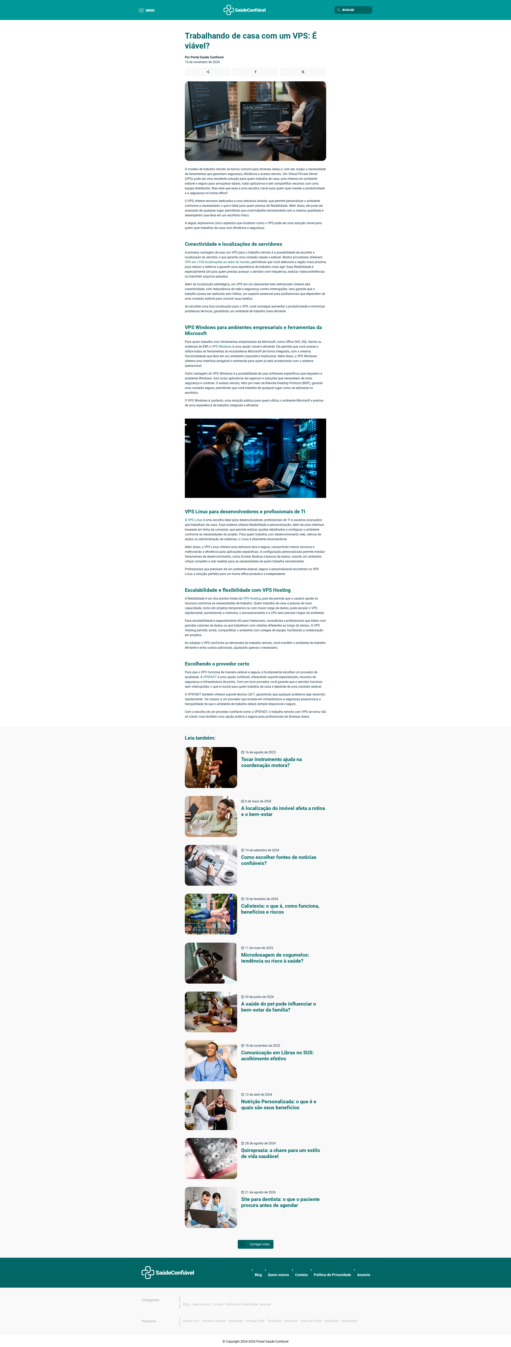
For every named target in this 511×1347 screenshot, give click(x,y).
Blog (258, 1275)
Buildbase (332, 1321)
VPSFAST (210, 677)
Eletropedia (349, 1321)
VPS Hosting (252, 598)
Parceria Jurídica (214, 1321)
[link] (168, 1272)
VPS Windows (222, 346)
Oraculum (291, 1321)
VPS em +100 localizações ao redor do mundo (217, 262)
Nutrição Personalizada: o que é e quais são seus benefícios (278, 1104)
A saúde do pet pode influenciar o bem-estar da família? (278, 1007)
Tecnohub (274, 1321)
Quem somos (278, 1275)
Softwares (236, 1321)
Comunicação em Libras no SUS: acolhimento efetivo (277, 1055)
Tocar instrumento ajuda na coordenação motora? (271, 762)
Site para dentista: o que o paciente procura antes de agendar (280, 1202)
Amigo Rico (191, 1321)
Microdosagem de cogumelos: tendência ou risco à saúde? (275, 958)
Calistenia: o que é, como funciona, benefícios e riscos (280, 909)
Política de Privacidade (332, 1275)
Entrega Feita (255, 1321)
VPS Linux (195, 520)
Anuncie (363, 1275)
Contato (301, 1275)
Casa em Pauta (311, 1321)
